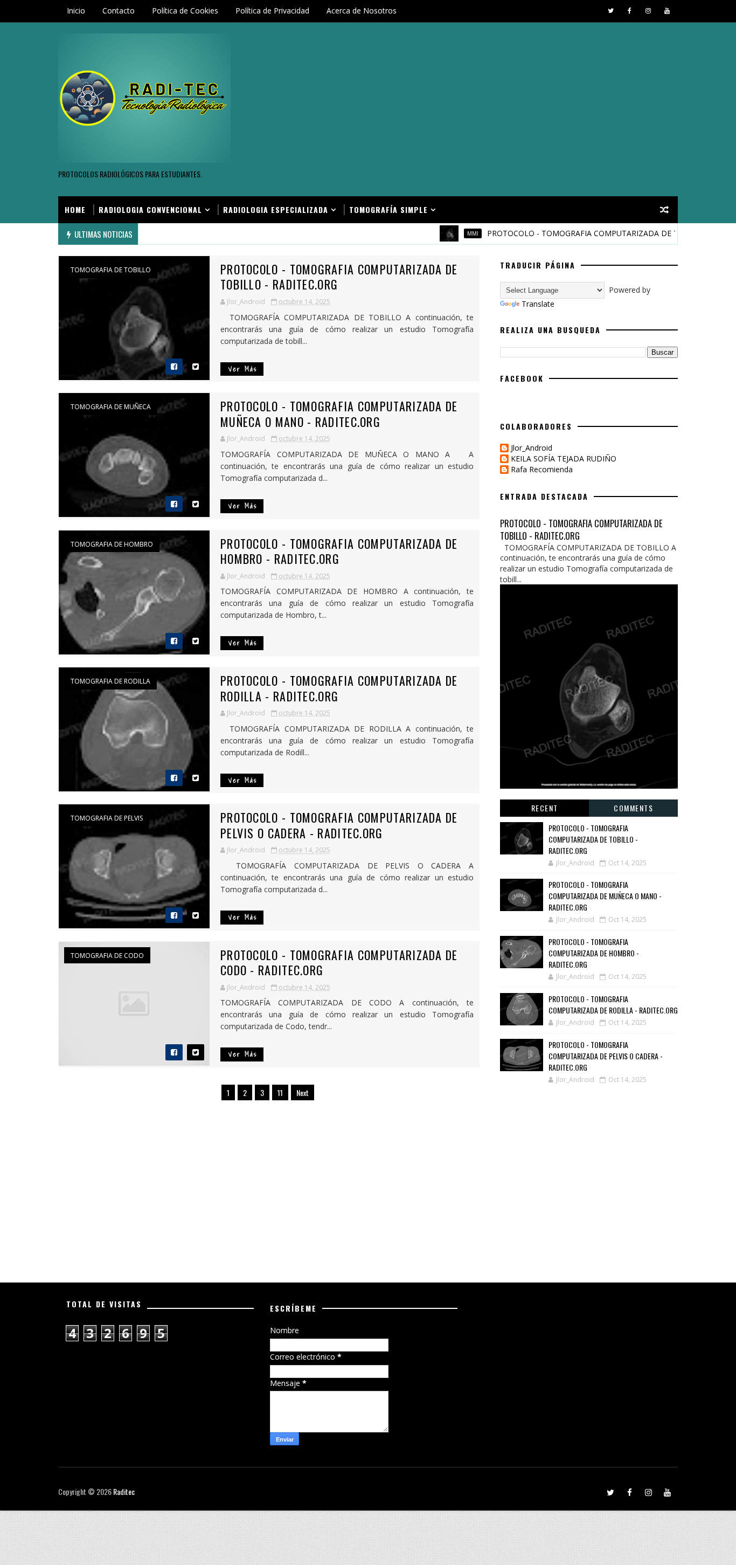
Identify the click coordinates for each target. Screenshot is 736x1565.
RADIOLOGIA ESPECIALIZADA (275, 209)
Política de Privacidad (272, 10)
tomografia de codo (107, 956)
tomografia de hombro (112, 544)
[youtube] (667, 11)
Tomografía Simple (388, 209)
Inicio (76, 10)
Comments (633, 807)
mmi (450, 233)
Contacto (118, 10)
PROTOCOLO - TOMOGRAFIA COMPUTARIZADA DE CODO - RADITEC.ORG (339, 962)
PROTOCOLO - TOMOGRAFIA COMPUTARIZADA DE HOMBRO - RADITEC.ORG (339, 551)
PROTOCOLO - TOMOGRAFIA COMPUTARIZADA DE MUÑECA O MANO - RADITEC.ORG (339, 413)
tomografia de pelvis (107, 818)
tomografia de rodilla (110, 681)
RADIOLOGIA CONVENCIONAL (150, 209)
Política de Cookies (185, 10)
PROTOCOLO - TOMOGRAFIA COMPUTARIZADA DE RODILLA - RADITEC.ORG (339, 688)
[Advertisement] (481, 110)
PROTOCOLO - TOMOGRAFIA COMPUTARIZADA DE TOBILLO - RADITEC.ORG (339, 276)
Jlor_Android (531, 448)
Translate (538, 304)
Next (302, 1092)
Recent (544, 807)
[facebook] (629, 11)
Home (75, 209)
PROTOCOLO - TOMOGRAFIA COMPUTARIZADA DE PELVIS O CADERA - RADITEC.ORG (339, 825)
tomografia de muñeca (111, 407)
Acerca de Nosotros (362, 10)
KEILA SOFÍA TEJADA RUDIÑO (563, 459)
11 (280, 1092)
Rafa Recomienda (542, 469)
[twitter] (610, 11)
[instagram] (648, 11)
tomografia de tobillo (111, 270)
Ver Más (242, 369)
